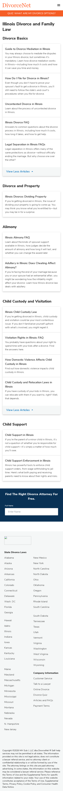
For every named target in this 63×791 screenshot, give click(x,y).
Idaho (7, 625)
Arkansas (9, 574)
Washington (40, 648)
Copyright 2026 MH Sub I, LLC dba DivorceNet (26, 750)
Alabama (9, 557)
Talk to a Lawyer (42, 683)
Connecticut (10, 590)
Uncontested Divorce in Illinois (24, 104)
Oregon (37, 590)
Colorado (9, 585)
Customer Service (42, 678)
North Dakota (40, 574)
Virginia (37, 643)
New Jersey (10, 729)
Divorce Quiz (40, 694)
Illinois (7, 631)
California (9, 579)
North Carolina (41, 568)
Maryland (9, 674)
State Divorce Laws (15, 552)
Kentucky (9, 653)
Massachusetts (12, 680)
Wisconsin (39, 659)
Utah (36, 632)
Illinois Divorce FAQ (17, 122)
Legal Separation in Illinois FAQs (25, 144)
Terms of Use (37, 780)
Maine (7, 669)
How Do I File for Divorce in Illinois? (27, 78)
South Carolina (41, 607)
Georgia (8, 612)
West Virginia (40, 654)
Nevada (8, 718)
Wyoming (38, 665)
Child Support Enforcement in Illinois (27, 460)
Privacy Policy (15, 783)
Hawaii (8, 620)
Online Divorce (41, 689)
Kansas (8, 647)
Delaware (9, 596)
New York (38, 563)
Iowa (6, 642)
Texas (36, 626)
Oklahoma (38, 585)
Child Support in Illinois (19, 435)
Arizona (8, 568)
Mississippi (10, 696)
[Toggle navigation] (59, 5)
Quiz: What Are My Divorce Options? (31, 13)
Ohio (36, 579)
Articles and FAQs (43, 700)
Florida (8, 607)
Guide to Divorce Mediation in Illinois (27, 49)
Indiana (8, 636)
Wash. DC (9, 601)
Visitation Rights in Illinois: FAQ (24, 337)
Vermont (37, 637)
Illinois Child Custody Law (21, 312)
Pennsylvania (40, 596)
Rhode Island (40, 601)
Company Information (45, 673)
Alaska (8, 563)
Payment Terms (41, 705)
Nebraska (9, 713)
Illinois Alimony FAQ (17, 237)
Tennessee (39, 621)
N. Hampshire (11, 723)
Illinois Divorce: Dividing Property (25, 196)
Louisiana (9, 658)
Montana (9, 707)
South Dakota (40, 615)
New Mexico (40, 557)
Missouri (8, 702)
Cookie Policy (29, 783)
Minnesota (9, 691)
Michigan (9, 685)
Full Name (9, 506)
